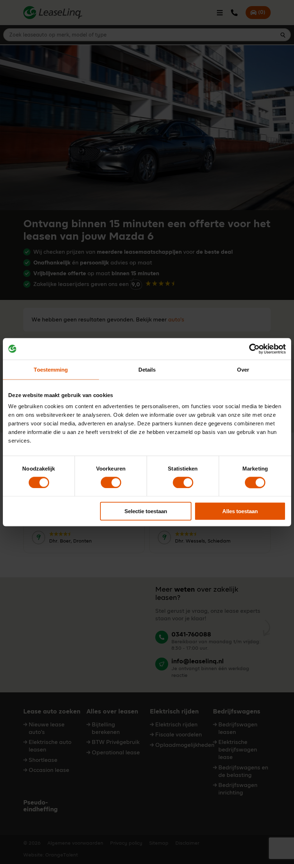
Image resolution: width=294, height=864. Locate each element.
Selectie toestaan (145, 511)
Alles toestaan (240, 511)
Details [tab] (147, 369)
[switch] (111, 482)
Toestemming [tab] (51, 369)
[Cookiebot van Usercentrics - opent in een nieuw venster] (254, 348)
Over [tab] (243, 369)
